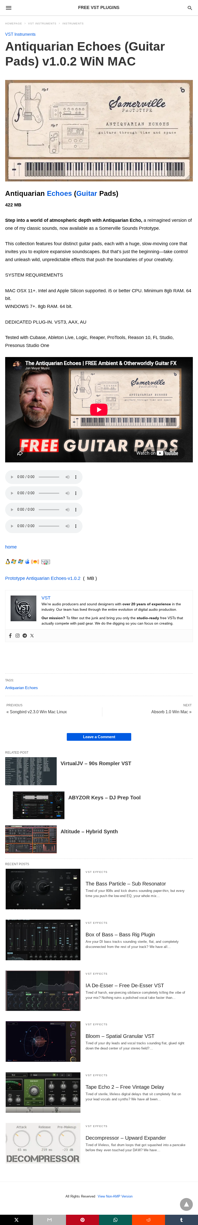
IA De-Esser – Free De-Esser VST (125, 985)
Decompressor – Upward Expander (126, 1138)
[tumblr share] (181, 1220)
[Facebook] (10, 635)
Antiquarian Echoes (21, 687)
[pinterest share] (82, 1220)
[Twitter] (32, 635)
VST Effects (97, 872)
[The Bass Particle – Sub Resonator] (43, 889)
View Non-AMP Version (115, 1196)
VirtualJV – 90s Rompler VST (96, 763)
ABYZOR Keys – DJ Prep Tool (104, 797)
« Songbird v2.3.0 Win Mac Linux (36, 712)
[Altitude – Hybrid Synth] (31, 839)
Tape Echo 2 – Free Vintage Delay (125, 1087)
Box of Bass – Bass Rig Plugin (120, 934)
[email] (49, 1220)
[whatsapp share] (115, 1220)
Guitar (86, 193)
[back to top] (186, 1204)
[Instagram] (17, 635)
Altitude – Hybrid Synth (89, 831)
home (11, 547)
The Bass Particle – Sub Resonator (126, 883)
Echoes (59, 193)
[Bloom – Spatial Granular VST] (43, 1041)
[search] (190, 8)
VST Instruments (42, 23)
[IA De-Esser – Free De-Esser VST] (43, 991)
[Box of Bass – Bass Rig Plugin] (43, 940)
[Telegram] (24, 635)
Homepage (13, 23)
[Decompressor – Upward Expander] (43, 1143)
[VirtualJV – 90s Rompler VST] (31, 771)
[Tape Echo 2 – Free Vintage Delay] (43, 1092)
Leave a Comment (99, 737)
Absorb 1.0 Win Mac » (171, 712)
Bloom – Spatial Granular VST (120, 1036)
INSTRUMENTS (73, 23)
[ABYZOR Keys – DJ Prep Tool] (38, 805)
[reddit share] (148, 1220)
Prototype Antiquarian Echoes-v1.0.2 (42, 578)
